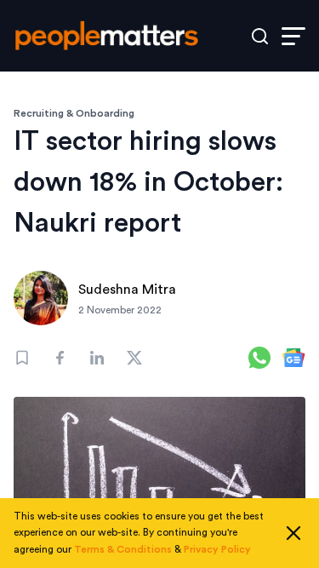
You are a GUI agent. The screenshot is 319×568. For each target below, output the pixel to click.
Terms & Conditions (123, 549)
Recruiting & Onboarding (74, 113)
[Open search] (260, 36)
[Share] (59, 357)
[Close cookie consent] (293, 533)
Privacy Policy (217, 549)
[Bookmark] (22, 357)
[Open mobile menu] (293, 36)
